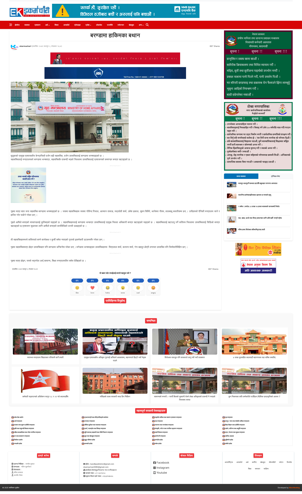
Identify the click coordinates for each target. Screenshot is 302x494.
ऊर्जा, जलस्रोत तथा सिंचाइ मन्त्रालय (95, 428)
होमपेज (17, 25)
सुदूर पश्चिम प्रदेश (89, 440)
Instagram (163, 467)
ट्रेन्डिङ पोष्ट (275, 176)
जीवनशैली (272, 462)
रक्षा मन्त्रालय (159, 421)
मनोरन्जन (121, 25)
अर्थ (46, 25)
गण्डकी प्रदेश (18, 443)
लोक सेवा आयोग (18, 417)
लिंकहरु (258, 455)
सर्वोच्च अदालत (229, 436)
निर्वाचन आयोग (18, 440)
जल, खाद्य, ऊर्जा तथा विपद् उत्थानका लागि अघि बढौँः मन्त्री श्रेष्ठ (260, 218)
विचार (57, 25)
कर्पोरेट (254, 462)
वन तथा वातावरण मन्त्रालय (22, 436)
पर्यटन (281, 462)
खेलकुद (131, 25)
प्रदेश (87, 25)
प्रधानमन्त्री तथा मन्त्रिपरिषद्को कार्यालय (96, 417)
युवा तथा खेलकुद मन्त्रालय (92, 436)
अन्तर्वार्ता (66, 25)
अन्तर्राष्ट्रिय (229, 462)
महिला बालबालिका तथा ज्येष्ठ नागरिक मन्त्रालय (27, 432)
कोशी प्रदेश (228, 443)
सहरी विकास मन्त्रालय (161, 432)
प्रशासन (37, 25)
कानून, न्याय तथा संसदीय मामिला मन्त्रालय (237, 421)
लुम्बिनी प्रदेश (229, 440)
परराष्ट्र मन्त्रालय (89, 421)
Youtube (162, 472)
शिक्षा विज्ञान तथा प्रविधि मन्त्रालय (235, 425)
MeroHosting (294, 488)
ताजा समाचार (241, 176)
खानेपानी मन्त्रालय (160, 436)
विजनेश (289, 462)
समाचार (27, 25)
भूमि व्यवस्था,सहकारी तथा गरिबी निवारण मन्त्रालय (98, 432)
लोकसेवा (99, 25)
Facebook (163, 462)
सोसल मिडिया (186, 455)
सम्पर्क (115, 455)
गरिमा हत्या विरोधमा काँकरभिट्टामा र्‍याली (251, 229)
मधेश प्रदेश (158, 443)
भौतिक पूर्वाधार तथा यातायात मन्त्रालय (95, 425)
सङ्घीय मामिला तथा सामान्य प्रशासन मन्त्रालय (168, 417)
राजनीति (110, 25)
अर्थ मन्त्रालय (18, 421)
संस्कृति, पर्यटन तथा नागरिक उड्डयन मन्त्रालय (168, 428)
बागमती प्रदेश (88, 443)
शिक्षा (249, 469)
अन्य (140, 25)
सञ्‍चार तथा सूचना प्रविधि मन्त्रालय (24, 425)
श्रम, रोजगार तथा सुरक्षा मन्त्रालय (235, 432)
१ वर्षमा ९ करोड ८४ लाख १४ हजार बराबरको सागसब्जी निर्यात (258, 206)
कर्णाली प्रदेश (159, 440)
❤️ (92, 288)
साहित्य (266, 469)
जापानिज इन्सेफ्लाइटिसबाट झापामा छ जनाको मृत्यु (254, 195)
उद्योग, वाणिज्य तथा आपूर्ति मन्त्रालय (235, 428)
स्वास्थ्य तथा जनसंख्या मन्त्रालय (164, 425)
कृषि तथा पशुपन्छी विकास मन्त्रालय (24, 428)
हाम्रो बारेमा (43, 455)
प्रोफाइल (77, 25)
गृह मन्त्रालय (229, 417)
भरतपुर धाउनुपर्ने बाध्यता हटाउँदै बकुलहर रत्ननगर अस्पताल (257, 183)
